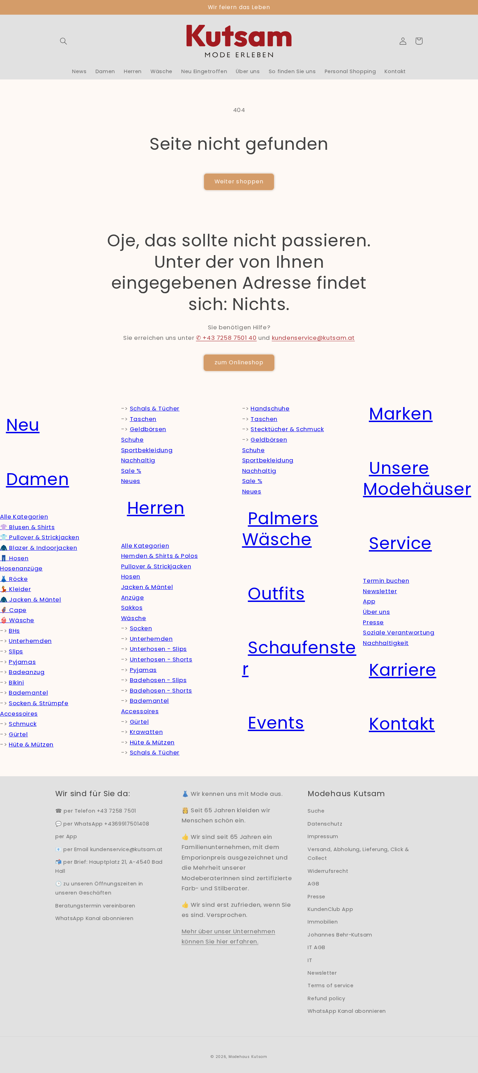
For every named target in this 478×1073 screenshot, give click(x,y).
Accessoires (19, 713)
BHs (14, 630)
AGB (313, 883)
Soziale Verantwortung (398, 632)
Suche (316, 810)
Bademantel (28, 692)
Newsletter (380, 591)
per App (66, 836)
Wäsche (133, 618)
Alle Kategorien (24, 516)
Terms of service (330, 985)
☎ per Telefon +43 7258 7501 (95, 810)
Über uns (376, 612)
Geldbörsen (148, 429)
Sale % (131, 471)
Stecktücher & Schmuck (287, 429)
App (369, 601)
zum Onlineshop (239, 362)
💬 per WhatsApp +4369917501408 (102, 823)
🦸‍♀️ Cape (13, 610)
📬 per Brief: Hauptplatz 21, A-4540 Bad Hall (109, 866)
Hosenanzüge (21, 568)
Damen (37, 479)
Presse (373, 622)
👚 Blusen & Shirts (27, 527)
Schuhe (132, 439)
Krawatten (146, 732)
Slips (16, 651)
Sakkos (132, 607)
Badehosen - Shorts (161, 690)
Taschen (143, 419)
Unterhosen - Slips (158, 649)
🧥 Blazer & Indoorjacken (38, 547)
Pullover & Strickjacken (156, 566)
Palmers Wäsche (280, 529)
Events (276, 723)
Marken (401, 414)
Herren (156, 508)
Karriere (402, 670)
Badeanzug (27, 672)
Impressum (323, 836)
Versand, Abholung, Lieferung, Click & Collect (358, 854)
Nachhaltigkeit (386, 643)
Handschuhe (270, 408)
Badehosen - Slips (158, 680)
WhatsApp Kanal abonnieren (94, 918)
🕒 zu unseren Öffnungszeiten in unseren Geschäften (99, 888)
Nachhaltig (138, 460)
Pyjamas (22, 662)
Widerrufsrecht (328, 871)
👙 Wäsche (17, 620)
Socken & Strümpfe (39, 703)
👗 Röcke (14, 579)
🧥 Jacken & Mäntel (30, 599)
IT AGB (316, 947)
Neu (23, 425)
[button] (63, 41)
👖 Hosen (14, 558)
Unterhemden (30, 641)
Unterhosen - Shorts (161, 659)
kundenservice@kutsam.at (313, 338)
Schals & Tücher (155, 408)
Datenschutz (325, 823)
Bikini (16, 682)
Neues (130, 481)
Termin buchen (386, 580)
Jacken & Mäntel (147, 587)
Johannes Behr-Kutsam (340, 934)
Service (400, 543)
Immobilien (323, 921)
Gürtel (18, 734)
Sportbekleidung (147, 450)
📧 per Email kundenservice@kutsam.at (109, 849)
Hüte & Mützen (31, 744)
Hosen (130, 576)
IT (310, 960)
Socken (141, 628)
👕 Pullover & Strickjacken (39, 537)
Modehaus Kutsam (248, 1056)
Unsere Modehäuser (417, 478)
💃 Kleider (15, 589)
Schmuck (22, 724)
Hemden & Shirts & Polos (159, 556)
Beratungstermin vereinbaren (95, 905)
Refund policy (326, 998)
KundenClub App (330, 909)
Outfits (276, 593)
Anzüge (132, 597)
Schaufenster (299, 658)
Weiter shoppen (239, 181)
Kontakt (402, 724)
